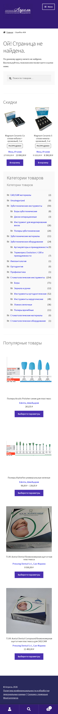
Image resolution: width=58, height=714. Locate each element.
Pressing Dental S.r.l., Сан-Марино (29, 563)
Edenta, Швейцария (29, 402)
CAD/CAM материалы (20, 195)
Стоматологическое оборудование (28, 320)
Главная (9, 32)
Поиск (29, 709)
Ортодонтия (16, 266)
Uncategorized (17, 200)
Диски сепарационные (25, 216)
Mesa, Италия (15, 151)
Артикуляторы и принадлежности (31, 247)
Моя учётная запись (9, 709)
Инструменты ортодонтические (30, 293)
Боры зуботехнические (25, 211)
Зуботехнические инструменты (26, 205)
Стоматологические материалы (26, 315)
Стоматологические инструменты (27, 277)
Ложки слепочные (23, 304)
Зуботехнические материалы (25, 236)
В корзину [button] (15, 162)
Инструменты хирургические (28, 299)
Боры (17, 282)
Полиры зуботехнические (27, 230)
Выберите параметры (29, 413)
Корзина (45, 707)
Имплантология (18, 261)
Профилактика (18, 272)
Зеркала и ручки (22, 288)
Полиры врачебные (24, 310)
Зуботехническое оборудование (26, 241)
